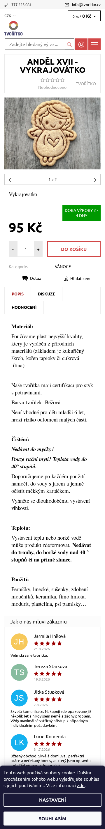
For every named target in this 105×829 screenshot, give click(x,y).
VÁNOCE (63, 266)
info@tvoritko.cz (86, 4)
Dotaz (35, 278)
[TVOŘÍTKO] (52, 28)
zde (81, 785)
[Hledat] (69, 44)
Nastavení (52, 800)
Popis (18, 293)
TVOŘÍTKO (86, 83)
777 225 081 (21, 4)
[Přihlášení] (81, 44)
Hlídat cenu (81, 278)
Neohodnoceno (52, 87)
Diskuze (46, 293)
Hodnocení (24, 307)
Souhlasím (52, 818)
